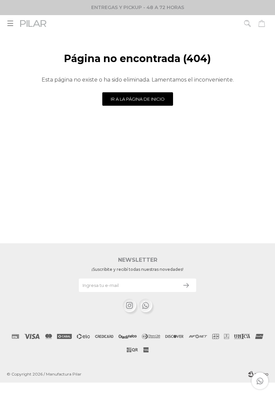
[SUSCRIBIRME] (186, 285)
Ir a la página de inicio (138, 99)
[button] (247, 23)
